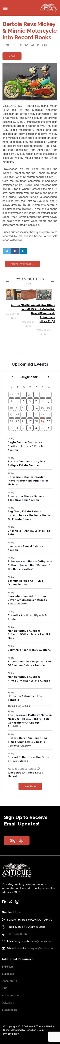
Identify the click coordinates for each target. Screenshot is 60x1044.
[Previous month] (12, 377)
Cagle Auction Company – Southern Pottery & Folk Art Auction (26, 446)
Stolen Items (9, 1009)
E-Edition (7, 966)
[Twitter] (11, 902)
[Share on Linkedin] (23, 251)
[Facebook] (5, 902)
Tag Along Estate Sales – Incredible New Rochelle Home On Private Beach (29, 515)
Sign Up (17, 840)
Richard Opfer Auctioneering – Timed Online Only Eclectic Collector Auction (28, 742)
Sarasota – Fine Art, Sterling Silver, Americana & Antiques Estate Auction (27, 600)
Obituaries (8, 1002)
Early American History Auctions (29, 650)
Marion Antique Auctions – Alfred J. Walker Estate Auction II (29, 681)
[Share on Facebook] (15, 251)
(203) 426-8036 (16, 934)
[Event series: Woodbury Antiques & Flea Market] (38, 768)
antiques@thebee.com (41, 948)
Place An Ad (9, 981)
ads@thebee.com (42, 941)
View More (30, 786)
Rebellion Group (35, 1030)
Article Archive (11, 995)
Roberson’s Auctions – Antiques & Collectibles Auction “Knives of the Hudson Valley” (30, 565)
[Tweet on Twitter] (7, 251)
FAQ (4, 988)
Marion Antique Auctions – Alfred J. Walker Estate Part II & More (29, 634)
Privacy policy (11, 1033)
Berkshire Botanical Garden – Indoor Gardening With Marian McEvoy (28, 481)
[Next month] (48, 377)
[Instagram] (18, 902)
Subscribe (8, 973)
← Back (12, 56)
